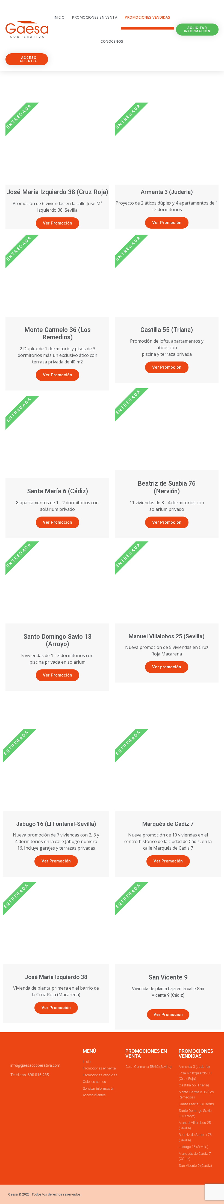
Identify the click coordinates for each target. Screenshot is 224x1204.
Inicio (59, 17)
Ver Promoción (57, 223)
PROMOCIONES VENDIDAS (196, 1053)
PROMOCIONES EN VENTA (146, 1053)
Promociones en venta (94, 17)
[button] (197, 30)
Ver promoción (166, 666)
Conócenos (112, 41)
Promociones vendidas (147, 17)
